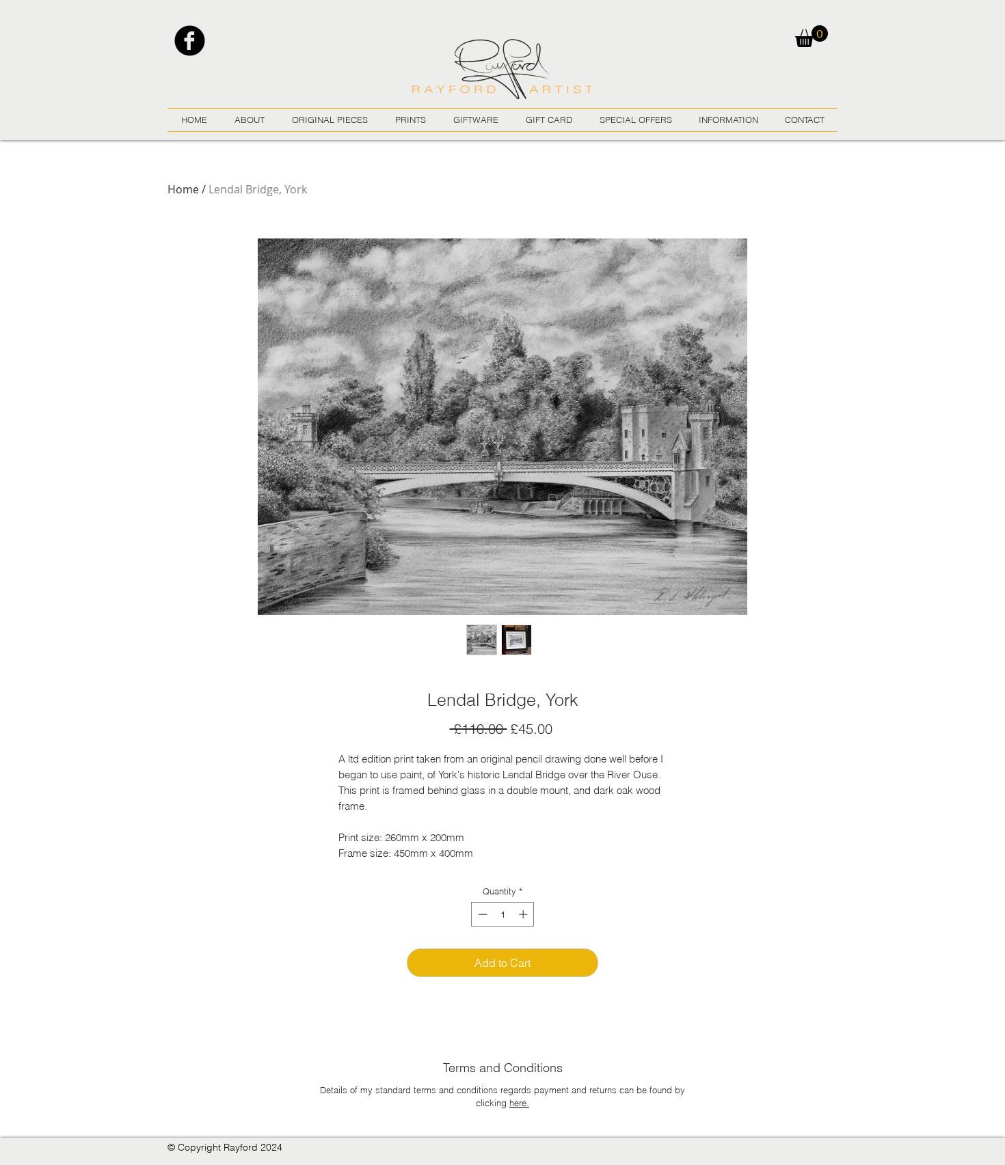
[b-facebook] (189, 40)
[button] (811, 36)
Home (183, 189)
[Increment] (524, 914)
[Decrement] (481, 914)
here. (519, 1102)
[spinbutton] (503, 914)
